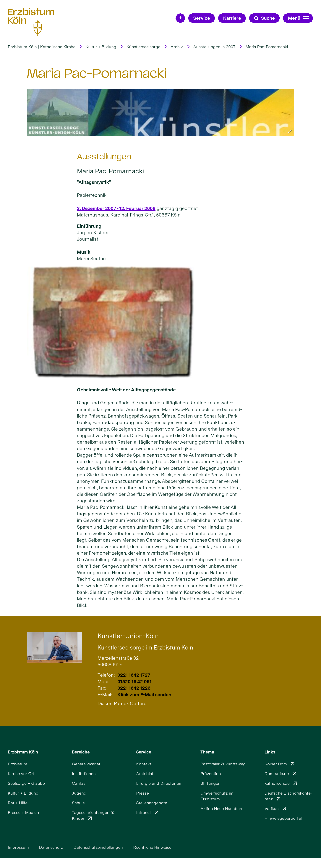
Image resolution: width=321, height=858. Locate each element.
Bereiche (81, 752)
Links (270, 752)
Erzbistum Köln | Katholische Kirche (41, 46)
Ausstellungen (104, 156)
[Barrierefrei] (180, 18)
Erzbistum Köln (23, 752)
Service (143, 752)
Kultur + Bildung (101, 46)
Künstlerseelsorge (143, 46)
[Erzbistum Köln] (31, 22)
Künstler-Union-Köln (128, 636)
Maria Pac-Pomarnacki (267, 46)
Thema (207, 752)
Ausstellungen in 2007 (214, 46)
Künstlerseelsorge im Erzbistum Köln (145, 647)
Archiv (177, 46)
